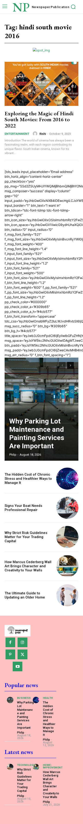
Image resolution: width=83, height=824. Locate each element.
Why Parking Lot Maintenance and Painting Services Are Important (36, 433)
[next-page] (70, 365)
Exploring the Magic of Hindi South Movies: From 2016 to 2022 (39, 119)
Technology (26, 765)
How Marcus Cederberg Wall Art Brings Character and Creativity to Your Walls (28, 566)
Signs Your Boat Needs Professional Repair (23, 508)
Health (48, 698)
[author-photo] (36, 133)
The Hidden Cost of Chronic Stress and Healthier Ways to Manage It (28, 478)
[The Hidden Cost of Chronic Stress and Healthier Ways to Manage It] (67, 479)
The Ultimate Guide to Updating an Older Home (25, 595)
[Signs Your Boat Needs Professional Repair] (67, 508)
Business (24, 698)
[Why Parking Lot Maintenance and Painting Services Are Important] (41, 409)
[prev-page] (62, 365)
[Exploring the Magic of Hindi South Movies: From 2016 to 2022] (41, 84)
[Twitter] (22, 654)
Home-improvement (53, 766)
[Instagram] (22, 642)
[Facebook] (10, 642)
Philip (12, 454)
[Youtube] (18, 667)
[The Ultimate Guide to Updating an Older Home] (67, 595)
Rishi (42, 133)
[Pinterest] (10, 654)
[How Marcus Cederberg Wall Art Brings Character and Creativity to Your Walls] (67, 566)
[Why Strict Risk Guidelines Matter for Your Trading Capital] (67, 537)
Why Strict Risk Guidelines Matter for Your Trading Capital (26, 537)
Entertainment (17, 133)
